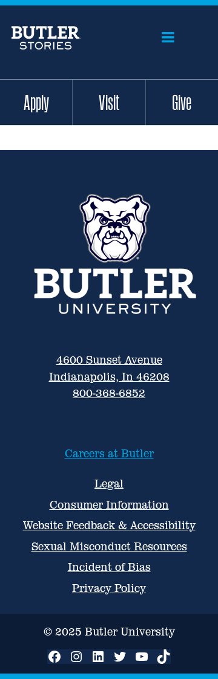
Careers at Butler (109, 453)
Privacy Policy (109, 588)
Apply (36, 102)
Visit (109, 102)
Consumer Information (109, 505)
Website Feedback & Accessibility (109, 525)
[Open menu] (168, 37)
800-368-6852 (109, 393)
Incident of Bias (109, 567)
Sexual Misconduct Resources (109, 546)
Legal (109, 484)
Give (181, 102)
